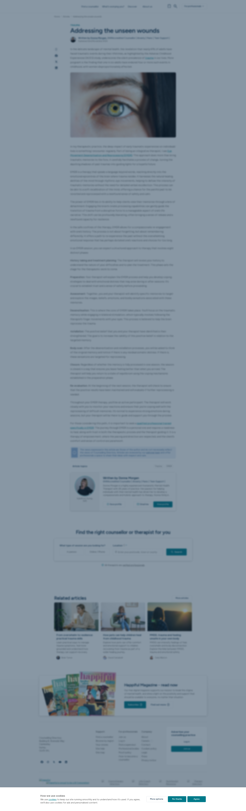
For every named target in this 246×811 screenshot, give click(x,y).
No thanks (177, 799)
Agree (197, 799)
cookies (53, 799)
